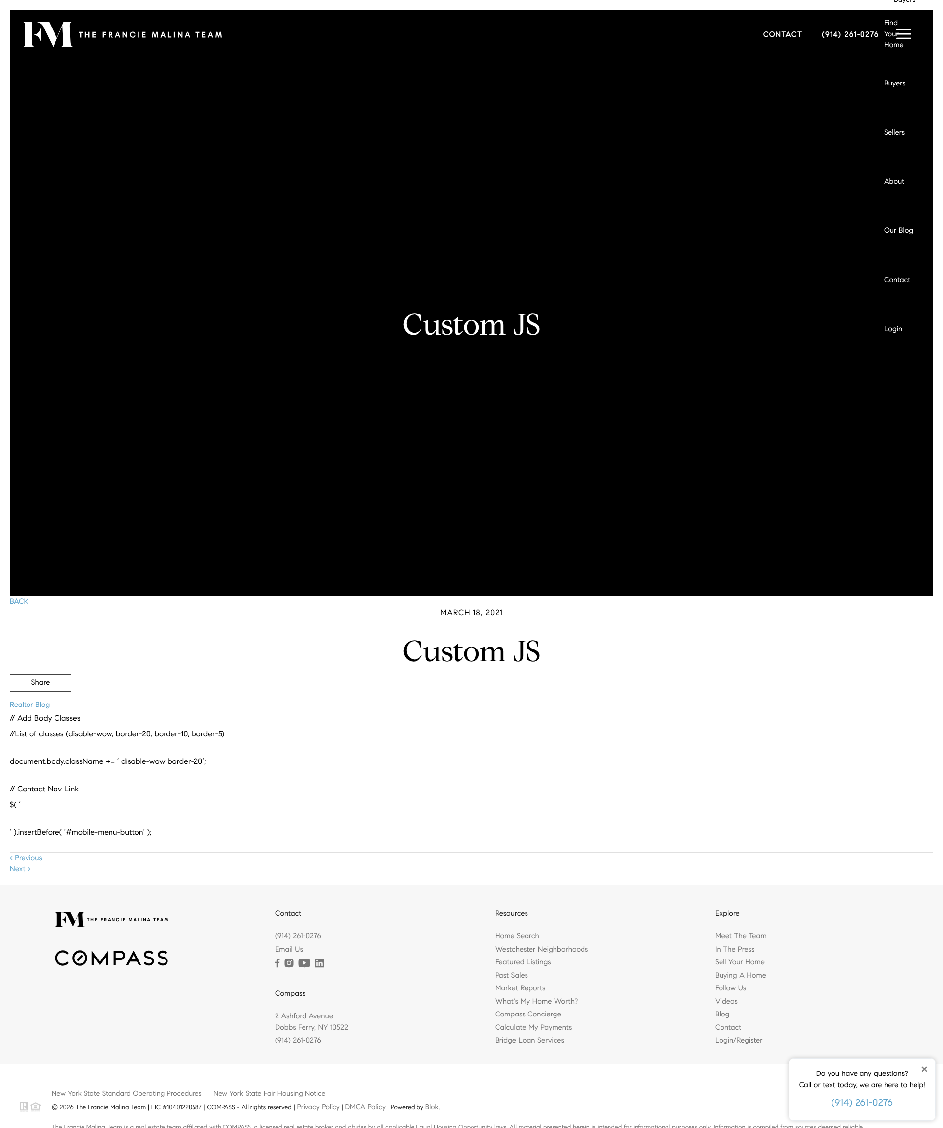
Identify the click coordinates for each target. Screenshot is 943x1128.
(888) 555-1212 (856, 736)
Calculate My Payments (533, 1027)
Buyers (895, 83)
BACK (19, 601)
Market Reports (520, 988)
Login (893, 329)
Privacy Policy (318, 1106)
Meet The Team (741, 936)
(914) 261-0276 (862, 1103)
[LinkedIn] (319, 963)
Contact (897, 280)
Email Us (289, 949)
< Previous (26, 858)
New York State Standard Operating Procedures (127, 1093)
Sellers (894, 132)
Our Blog (898, 230)
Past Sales (511, 975)
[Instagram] (288, 963)
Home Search (517, 936)
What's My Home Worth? (536, 1001)
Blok (432, 1106)
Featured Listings (523, 962)
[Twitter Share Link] (40, 709)
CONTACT (783, 34)
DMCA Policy (365, 1106)
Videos (726, 1001)
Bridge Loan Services (529, 1040)
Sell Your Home (740, 962)
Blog (722, 1014)
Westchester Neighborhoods (541, 949)
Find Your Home (894, 34)
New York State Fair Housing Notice (269, 1093)
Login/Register (739, 1040)
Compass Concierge (528, 1014)
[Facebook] (277, 963)
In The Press (734, 949)
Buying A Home (740, 975)
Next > (20, 869)
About (894, 181)
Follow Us (730, 988)
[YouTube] (304, 963)
